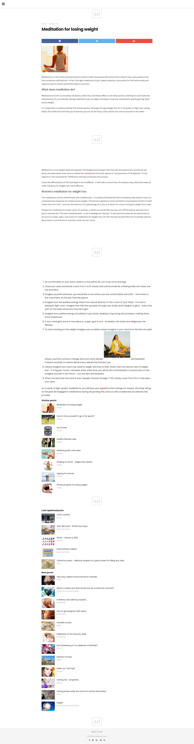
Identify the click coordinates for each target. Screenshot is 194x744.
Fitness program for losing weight (72, 484)
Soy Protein (62, 427)
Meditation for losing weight (69, 404)
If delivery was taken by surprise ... (72, 599)
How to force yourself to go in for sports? (75, 416)
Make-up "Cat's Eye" (66, 668)
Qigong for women (65, 473)
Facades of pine (64, 622)
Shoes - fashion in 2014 (67, 537)
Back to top (97, 732)
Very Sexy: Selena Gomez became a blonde (77, 576)
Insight (60, 702)
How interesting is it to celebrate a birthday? (77, 645)
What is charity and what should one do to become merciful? (85, 588)
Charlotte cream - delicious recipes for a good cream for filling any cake (90, 560)
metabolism (89, 173)
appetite (104, 388)
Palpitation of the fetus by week (71, 634)
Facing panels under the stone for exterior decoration (81, 691)
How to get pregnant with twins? (72, 611)
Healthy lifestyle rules (66, 439)
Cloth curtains (63, 514)
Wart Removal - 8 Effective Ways (72, 526)
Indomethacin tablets (67, 549)
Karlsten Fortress (64, 657)
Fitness (44, 24)
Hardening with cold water (69, 450)
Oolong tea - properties (68, 679)
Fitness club (53, 24)
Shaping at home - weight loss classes (74, 462)
